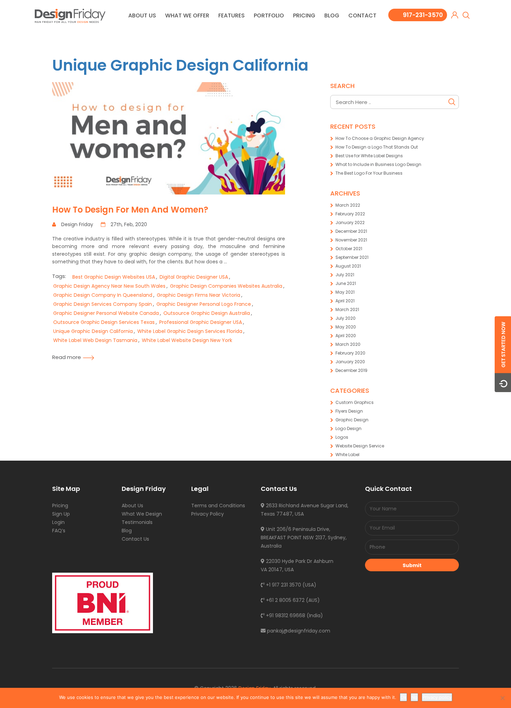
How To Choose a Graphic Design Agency (379, 138)
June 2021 (345, 283)
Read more (66, 357)
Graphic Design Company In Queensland (102, 295)
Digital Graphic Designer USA (194, 276)
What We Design (142, 513)
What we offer (187, 15)
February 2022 (350, 214)
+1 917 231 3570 (283, 584)
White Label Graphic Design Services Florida (189, 331)
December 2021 (351, 231)
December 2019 (351, 370)
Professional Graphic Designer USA (200, 322)
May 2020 (345, 327)
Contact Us (135, 538)
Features (231, 15)
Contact (362, 15)
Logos (341, 437)
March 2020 (347, 344)
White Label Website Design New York (187, 340)
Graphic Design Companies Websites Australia (226, 286)
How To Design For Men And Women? (130, 209)
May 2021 (345, 292)
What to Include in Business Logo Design (378, 164)
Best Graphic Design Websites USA (113, 276)
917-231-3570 (423, 15)
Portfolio (269, 15)
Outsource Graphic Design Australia (206, 313)
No (414, 697)
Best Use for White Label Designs (369, 156)
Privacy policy (437, 697)
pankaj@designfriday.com (298, 630)
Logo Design (348, 428)
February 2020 (350, 353)
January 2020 (350, 362)
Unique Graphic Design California (180, 65)
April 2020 (345, 336)
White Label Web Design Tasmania (95, 340)
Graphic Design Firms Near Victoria (198, 295)
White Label (347, 455)
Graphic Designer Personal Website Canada (106, 313)
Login (58, 522)
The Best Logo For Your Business (369, 173)
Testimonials (137, 522)
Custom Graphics (354, 402)
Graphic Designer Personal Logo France (203, 304)
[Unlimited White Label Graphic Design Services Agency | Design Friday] (70, 15)
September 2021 (351, 257)
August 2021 (348, 266)
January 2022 (350, 222)
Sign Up (61, 513)
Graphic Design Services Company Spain (102, 304)
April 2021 (345, 301)
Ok (403, 697)
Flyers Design (349, 411)
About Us (142, 15)
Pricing (304, 15)
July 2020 (345, 318)
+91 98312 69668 (285, 615)
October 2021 (348, 249)
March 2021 (347, 309)
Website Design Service (359, 446)
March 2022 (347, 205)
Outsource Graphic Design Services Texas (104, 322)
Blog (331, 15)
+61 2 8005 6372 (285, 600)
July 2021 (344, 275)
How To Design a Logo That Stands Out (376, 147)
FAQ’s (58, 530)
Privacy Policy (207, 513)
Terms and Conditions (218, 505)
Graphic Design (351, 420)
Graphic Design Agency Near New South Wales (109, 286)
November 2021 (351, 240)
